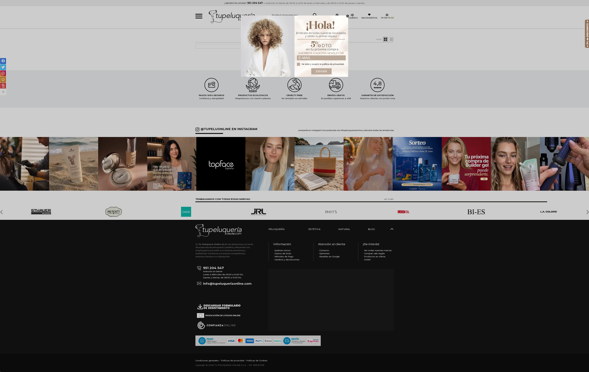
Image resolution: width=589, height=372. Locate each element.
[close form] (347, 16)
